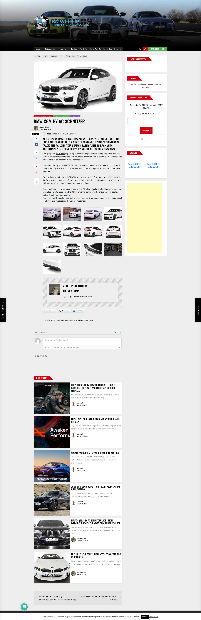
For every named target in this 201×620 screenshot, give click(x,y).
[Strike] (55, 347)
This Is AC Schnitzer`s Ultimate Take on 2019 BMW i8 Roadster (96, 556)
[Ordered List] (58, 347)
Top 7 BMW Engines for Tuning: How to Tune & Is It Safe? (95, 420)
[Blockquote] (64, 347)
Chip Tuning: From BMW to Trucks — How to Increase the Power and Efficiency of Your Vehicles (93, 387)
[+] (77, 347)
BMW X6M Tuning (87, 320)
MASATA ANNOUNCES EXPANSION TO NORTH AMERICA (95, 452)
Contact (118, 49)
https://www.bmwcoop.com (80, 296)
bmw (62, 320)
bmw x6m (77, 320)
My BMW (83, 49)
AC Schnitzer (64, 165)
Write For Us (95, 49)
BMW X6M (60, 153)
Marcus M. (80, 403)
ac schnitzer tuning (53, 320)
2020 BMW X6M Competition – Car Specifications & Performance (95, 488)
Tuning (74, 49)
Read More (153, 617)
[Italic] (48, 347)
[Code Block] (68, 347)
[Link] (71, 347)
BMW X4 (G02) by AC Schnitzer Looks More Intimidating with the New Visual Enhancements (95, 522)
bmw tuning (69, 320)
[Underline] (51, 347)
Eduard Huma (44, 127)
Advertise (107, 49)
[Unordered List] (61, 347)
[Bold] (45, 347)
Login (119, 332)
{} (74, 347)
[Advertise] (134, 159)
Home (37, 49)
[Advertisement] (144, 218)
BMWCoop (134, 65)
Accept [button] (144, 617)
